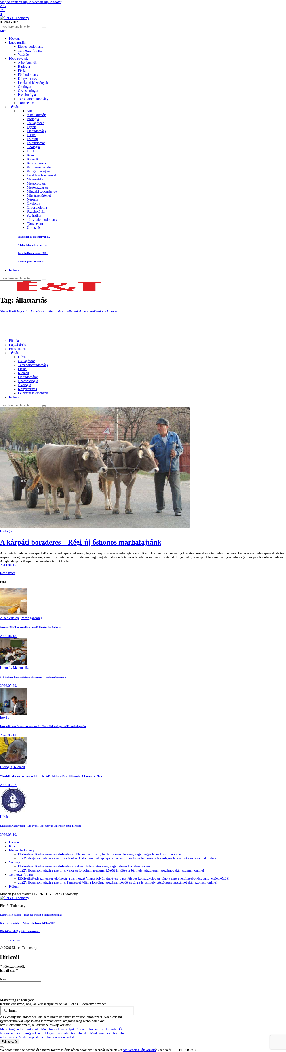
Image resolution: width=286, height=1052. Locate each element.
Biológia (33, 119)
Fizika (31, 135)
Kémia (31, 155)
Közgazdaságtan (38, 171)
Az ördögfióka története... (32, 261)
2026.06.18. (8, 636)
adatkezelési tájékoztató (139, 1050)
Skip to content (10, 2)
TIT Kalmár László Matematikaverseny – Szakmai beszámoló (33, 676)
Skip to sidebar (31, 2)
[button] (7, 311)
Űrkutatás (33, 227)
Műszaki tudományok (42, 191)
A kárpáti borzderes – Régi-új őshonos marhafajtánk (80, 542)
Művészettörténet (39, 195)
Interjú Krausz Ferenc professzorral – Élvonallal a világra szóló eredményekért (43, 726)
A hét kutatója (36, 115)
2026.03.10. (8, 834)
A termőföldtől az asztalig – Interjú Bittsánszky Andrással (31, 627)
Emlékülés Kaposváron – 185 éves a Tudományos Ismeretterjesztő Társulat (40, 825)
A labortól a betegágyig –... (32, 245)
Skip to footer (51, 2)
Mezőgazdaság (37, 187)
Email (12, 1010)
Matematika (35, 179)
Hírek (31, 151)
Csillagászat (35, 123)
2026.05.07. (8, 785)
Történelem (35, 223)
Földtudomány (37, 143)
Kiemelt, (6, 668)
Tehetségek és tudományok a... (34, 236)
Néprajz (32, 199)
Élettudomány (36, 131)
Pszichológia (36, 211)
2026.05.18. (8, 735)
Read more (7, 573)
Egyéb (31, 127)
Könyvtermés (36, 163)
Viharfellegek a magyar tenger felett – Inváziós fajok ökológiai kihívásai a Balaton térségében (51, 776)
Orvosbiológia (37, 207)
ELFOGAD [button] (187, 1050)
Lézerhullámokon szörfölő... (33, 253)
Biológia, (7, 767)
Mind (30, 111)
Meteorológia (36, 183)
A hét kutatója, (10, 618)
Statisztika (34, 215)
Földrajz (32, 139)
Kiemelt (32, 159)
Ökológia (33, 203)
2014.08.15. (8, 565)
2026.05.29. (8, 685)
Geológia (33, 147)
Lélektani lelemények (42, 175)
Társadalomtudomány (42, 219)
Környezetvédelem (40, 167)
